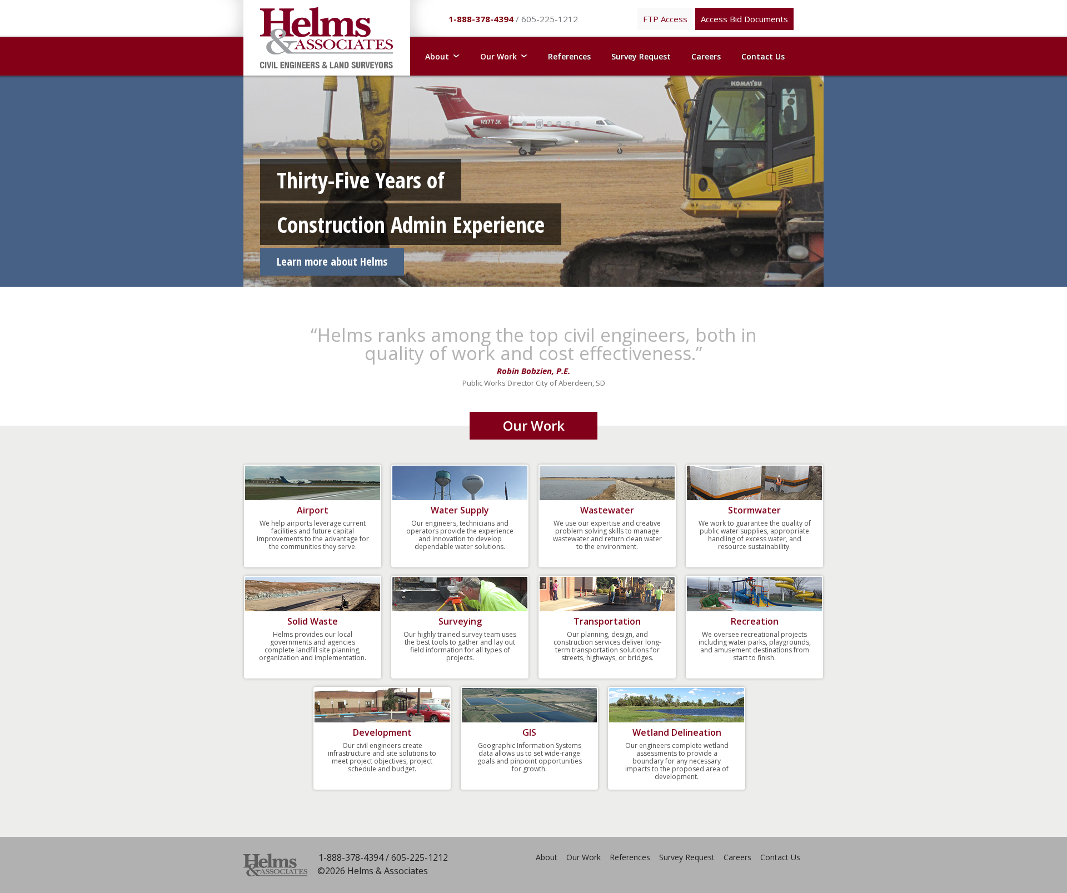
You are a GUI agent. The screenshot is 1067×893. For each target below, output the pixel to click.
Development (382, 732)
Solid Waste (312, 621)
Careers (706, 56)
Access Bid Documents (744, 18)
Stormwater (754, 510)
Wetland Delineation (676, 732)
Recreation (755, 621)
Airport (312, 510)
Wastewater (607, 510)
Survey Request (641, 56)
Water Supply (460, 510)
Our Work (583, 857)
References (569, 56)
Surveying (460, 621)
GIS (529, 732)
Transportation (607, 621)
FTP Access (665, 18)
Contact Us (763, 56)
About (546, 857)
